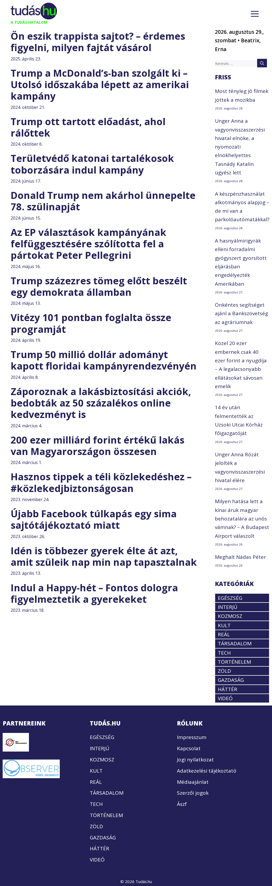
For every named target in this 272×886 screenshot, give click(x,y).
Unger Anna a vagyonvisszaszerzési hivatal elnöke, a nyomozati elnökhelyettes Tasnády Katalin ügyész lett (240, 146)
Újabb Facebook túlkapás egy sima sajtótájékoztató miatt (94, 519)
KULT (224, 625)
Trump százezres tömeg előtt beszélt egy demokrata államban (99, 286)
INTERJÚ (227, 607)
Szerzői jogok (193, 792)
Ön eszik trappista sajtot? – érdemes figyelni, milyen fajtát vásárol (98, 42)
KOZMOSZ (230, 616)
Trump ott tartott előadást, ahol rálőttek (88, 127)
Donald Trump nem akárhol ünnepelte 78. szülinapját (103, 201)
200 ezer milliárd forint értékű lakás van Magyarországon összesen (97, 445)
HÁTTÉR (227, 689)
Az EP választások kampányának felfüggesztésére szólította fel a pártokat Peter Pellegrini (88, 244)
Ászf (182, 804)
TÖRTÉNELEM (234, 661)
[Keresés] (262, 63)
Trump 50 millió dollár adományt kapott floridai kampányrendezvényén (104, 360)
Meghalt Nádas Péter (240, 556)
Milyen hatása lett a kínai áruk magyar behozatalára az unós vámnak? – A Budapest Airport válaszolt (242, 518)
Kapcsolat (189, 748)
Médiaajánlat (193, 781)
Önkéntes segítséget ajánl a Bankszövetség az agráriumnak (241, 313)
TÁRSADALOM (235, 643)
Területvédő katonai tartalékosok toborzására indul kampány (92, 164)
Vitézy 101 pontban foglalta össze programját (91, 323)
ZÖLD (224, 670)
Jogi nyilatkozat (195, 759)
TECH (224, 652)
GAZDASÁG (231, 679)
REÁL (224, 634)
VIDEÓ (225, 698)
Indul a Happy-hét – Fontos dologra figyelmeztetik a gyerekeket (94, 593)
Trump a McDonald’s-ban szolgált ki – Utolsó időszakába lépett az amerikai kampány (100, 84)
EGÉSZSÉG (230, 597)
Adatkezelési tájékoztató (206, 770)
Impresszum (191, 737)
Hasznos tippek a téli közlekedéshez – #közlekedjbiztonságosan (101, 482)
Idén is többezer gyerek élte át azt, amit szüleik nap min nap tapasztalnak (104, 556)
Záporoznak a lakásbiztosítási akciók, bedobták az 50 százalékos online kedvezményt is (101, 403)
